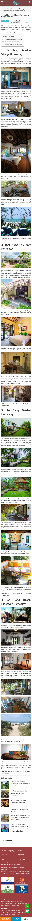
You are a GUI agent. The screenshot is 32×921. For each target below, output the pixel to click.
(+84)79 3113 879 (7, 912)
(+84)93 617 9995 (17, 912)
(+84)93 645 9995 (17, 904)
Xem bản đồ (26, 904)
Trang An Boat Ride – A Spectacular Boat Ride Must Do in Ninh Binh (21, 784)
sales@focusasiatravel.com (12, 905)
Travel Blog (5, 862)
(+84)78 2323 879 (7, 904)
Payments (20, 857)
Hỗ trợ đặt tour (16, 919)
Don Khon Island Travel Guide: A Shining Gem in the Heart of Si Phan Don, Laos (20, 817)
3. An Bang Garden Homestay (10, 43)
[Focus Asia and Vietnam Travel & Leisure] (16, 3)
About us (4, 854)
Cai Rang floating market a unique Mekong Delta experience (19, 793)
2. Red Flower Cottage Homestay (11, 41)
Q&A (3, 859)
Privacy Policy (21, 854)
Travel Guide (21, 859)
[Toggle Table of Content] (20, 37)
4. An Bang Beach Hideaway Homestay (12, 44)
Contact (4, 857)
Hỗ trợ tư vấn (5, 919)
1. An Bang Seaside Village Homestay (12, 39)
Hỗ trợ (26, 919)
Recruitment (21, 862)
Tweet (12, 21)
